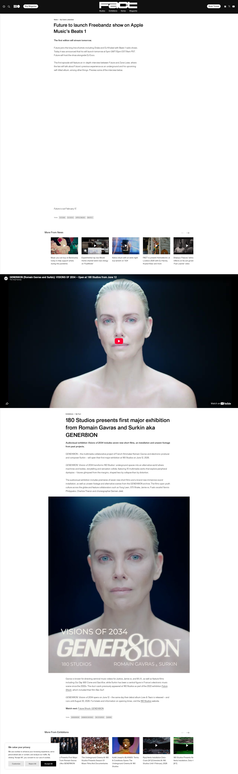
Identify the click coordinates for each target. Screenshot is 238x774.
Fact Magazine (118, 5)
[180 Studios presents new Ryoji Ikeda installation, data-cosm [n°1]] (187, 745)
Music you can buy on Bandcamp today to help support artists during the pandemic (64, 260)
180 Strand (17, 6)
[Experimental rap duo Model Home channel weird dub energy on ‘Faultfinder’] (95, 245)
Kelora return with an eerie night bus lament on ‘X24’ (125, 259)
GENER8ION (75, 717)
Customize (16, 764)
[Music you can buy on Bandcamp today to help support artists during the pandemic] (64, 245)
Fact (79, 414)
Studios (102, 11)
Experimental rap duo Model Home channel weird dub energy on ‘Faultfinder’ (95, 260)
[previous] (183, 233)
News (56, 19)
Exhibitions (113, 11)
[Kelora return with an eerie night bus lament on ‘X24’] (125, 245)
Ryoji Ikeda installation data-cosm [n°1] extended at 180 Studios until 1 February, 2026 (155, 760)
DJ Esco (70, 217)
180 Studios (146, 701)
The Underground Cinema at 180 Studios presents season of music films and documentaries (95, 760)
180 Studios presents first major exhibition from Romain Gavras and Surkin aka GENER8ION (64, 760)
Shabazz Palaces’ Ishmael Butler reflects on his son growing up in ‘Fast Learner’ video (187, 260)
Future (62, 217)
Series (123, 11)
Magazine (133, 11)
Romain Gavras (87, 717)
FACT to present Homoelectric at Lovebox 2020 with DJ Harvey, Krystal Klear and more (156, 260)
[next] (188, 233)
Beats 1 (90, 217)
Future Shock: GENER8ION (91, 708)
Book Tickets (214, 6)
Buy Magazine (30, 6)
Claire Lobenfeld (68, 19)
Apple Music (80, 217)
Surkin (108, 717)
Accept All (48, 764)
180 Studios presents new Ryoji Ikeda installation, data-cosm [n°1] (186, 760)
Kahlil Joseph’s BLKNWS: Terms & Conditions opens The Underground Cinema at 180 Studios (125, 761)
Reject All (32, 764)
